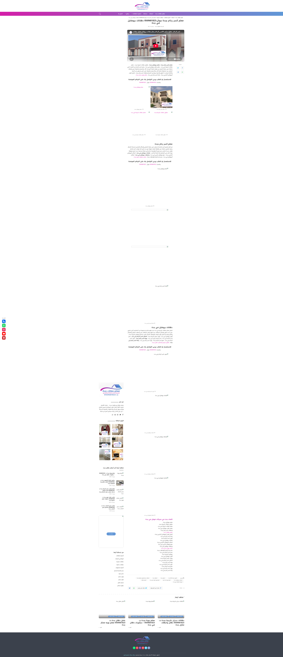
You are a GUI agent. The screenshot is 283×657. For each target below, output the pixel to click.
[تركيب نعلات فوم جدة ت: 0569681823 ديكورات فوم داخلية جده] (120, 500)
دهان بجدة (163, 578)
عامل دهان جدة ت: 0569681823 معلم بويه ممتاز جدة (113, 623)
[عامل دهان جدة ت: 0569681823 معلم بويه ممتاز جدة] (112, 609)
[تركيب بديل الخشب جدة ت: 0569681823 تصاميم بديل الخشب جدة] (120, 508)
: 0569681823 (143, 82)
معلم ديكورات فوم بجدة (140, 157)
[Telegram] (178, 72)
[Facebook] (182, 68)
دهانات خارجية (164, 616)
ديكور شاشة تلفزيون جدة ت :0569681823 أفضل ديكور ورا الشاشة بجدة (107, 481)
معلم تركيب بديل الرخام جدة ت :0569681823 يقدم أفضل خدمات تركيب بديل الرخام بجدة (107, 490)
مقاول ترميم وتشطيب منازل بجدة (160, 342)
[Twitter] (178, 68)
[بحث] (100, 14)
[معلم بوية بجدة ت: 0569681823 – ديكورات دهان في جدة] (120, 475)
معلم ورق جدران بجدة (141, 75)
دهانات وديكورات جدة (178, 580)
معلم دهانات (143, 580)
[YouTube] (115, 414)
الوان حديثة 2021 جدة (173, 578)
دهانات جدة (155, 578)
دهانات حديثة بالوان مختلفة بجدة (143, 578)
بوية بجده (171, 616)
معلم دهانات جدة (147, 655)
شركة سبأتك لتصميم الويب (129, 655)
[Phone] (4, 321)
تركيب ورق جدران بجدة (166, 548)
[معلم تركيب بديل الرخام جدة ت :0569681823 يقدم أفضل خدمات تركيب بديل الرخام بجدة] (120, 491)
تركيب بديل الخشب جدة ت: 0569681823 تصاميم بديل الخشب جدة (108, 507)
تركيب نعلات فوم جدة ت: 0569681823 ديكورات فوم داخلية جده (108, 498)
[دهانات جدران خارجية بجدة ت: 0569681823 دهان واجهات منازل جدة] (171, 609)
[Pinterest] (143, 648)
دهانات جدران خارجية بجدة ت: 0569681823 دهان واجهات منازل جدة (171, 623)
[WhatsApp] (182, 72)
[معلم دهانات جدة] (141, 5)
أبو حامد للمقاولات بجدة (159, 26)
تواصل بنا (111, 534)
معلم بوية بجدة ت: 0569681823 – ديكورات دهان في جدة (107, 474)
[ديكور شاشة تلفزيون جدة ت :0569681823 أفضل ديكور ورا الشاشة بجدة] (120, 483)
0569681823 (153, 82)
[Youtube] (4, 333)
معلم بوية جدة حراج (166, 580)
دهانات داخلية (134, 616)
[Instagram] (117, 414)
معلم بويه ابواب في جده (154, 580)
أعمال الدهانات (179, 616)
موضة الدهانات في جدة (177, 582)
